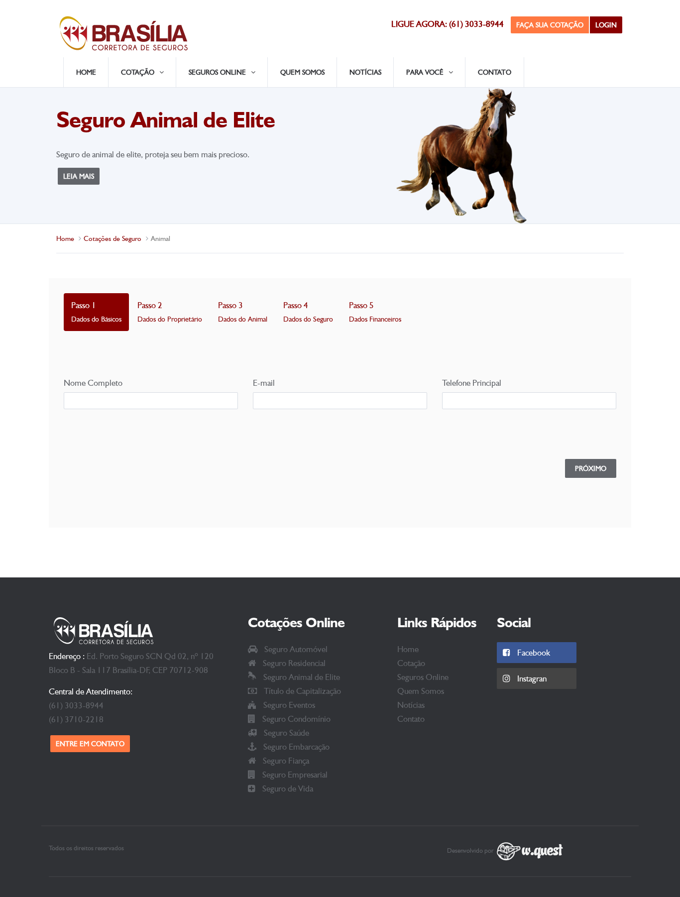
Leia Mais (78, 176)
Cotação (411, 663)
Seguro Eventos (288, 705)
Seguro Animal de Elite (300, 677)
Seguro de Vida (286, 788)
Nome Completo (93, 383)
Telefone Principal (471, 383)
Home (86, 72)
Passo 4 (308, 311)
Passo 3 (242, 311)
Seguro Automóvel (295, 649)
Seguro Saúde (285, 733)
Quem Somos (302, 72)
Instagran (531, 678)
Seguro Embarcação (295, 747)
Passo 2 (169, 311)
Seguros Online (423, 677)
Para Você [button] (425, 72)
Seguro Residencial (293, 663)
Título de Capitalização (301, 691)
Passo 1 (96, 311)
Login (606, 25)
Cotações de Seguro (112, 238)
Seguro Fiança (285, 761)
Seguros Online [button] (217, 72)
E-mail (264, 383)
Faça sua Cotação (549, 25)
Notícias (365, 72)
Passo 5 (375, 311)
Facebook (532, 653)
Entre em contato (90, 744)
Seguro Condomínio (295, 719)
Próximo (590, 468)
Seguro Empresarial (294, 775)
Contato (494, 72)
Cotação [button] (137, 72)
